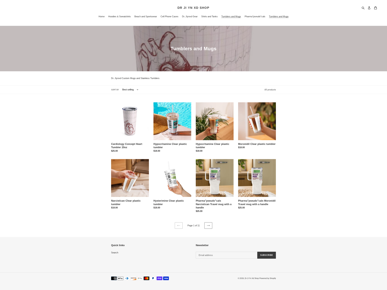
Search (114, 252)
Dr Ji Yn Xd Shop (193, 7)
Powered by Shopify (267, 278)
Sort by (115, 90)
